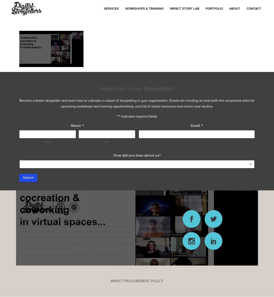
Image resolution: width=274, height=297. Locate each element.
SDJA (39, 255)
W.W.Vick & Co (72, 255)
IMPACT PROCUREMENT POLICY (137, 281)
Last (107, 141)
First (48, 141)
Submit (28, 177)
